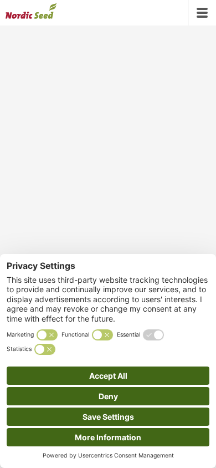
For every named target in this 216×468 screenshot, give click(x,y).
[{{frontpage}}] (31, 13)
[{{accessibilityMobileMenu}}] (202, 13)
